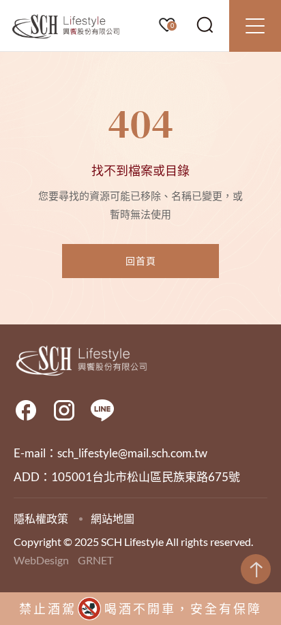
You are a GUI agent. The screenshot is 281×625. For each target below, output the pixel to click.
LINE (102, 410)
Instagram (64, 410)
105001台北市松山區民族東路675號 (145, 477)
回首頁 (140, 260)
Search (205, 25)
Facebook (26, 410)
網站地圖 (112, 518)
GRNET (95, 559)
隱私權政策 (41, 518)
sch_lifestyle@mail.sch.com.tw (132, 453)
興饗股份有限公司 (66, 27)
